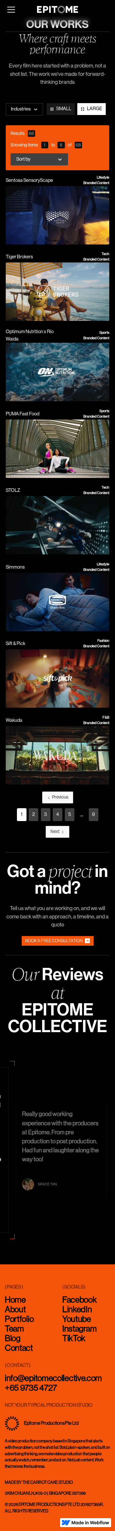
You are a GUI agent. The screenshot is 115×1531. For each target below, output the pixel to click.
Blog (12, 1338)
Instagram (79, 1329)
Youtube (76, 1319)
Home (15, 1300)
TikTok (73, 1338)
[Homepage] (57, 9)
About (15, 1309)
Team (14, 1329)
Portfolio (19, 1319)
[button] (11, 9)
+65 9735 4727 (31, 1388)
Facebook (79, 1300)
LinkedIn (77, 1309)
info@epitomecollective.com (53, 1378)
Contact (19, 1348)
